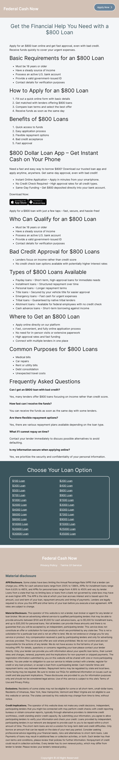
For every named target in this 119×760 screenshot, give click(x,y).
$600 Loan (66, 490)
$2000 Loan (19, 504)
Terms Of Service (71, 565)
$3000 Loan (67, 504)
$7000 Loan (67, 514)
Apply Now (103, 7)
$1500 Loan (67, 500)
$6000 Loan (19, 514)
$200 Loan (66, 480)
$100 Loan (18, 480)
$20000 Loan (20, 529)
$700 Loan (18, 495)
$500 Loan (18, 490)
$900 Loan (66, 495)
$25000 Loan (68, 529)
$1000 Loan (19, 500)
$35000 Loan (68, 533)
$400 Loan (66, 485)
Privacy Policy (48, 565)
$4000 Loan (19, 509)
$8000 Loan (19, 519)
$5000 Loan (67, 509)
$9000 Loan (67, 519)
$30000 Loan (20, 533)
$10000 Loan (20, 524)
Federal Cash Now (21, 8)
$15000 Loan (67, 524)
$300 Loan (18, 485)
